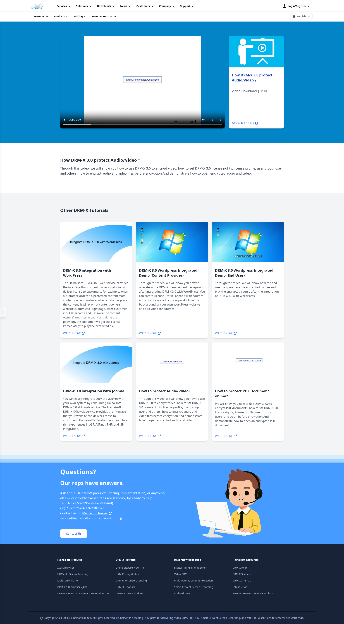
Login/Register (297, 6)
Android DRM (182, 593)
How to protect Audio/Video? (164, 391)
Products (59, 16)
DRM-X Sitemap (242, 580)
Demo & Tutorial (102, 16)
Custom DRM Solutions (129, 593)
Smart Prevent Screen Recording (193, 587)
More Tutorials (243, 123)
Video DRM (180, 574)
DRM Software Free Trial (130, 567)
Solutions (82, 6)
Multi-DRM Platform (69, 580)
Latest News (240, 587)
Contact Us (74, 534)
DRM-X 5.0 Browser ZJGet (72, 587)
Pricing (78, 16)
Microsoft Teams (95, 513)
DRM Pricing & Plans (128, 574)
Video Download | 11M (249, 91)
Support (185, 6)
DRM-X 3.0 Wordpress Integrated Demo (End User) (244, 273)
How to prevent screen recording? (253, 593)
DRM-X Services (242, 574)
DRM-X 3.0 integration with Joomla (93, 391)
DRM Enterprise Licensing (131, 580)
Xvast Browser (65, 567)
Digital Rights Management (190, 567)
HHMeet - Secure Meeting (72, 574)
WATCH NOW (72, 333)
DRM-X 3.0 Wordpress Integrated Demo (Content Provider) (168, 273)
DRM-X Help (240, 567)
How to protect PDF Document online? (242, 393)
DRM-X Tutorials (125, 587)
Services (62, 6)
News (123, 6)
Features (39, 16)
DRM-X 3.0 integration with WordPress (87, 273)
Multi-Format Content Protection (193, 580)
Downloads (104, 6)
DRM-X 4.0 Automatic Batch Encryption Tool (83, 593)
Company (165, 6)
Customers (143, 6)
